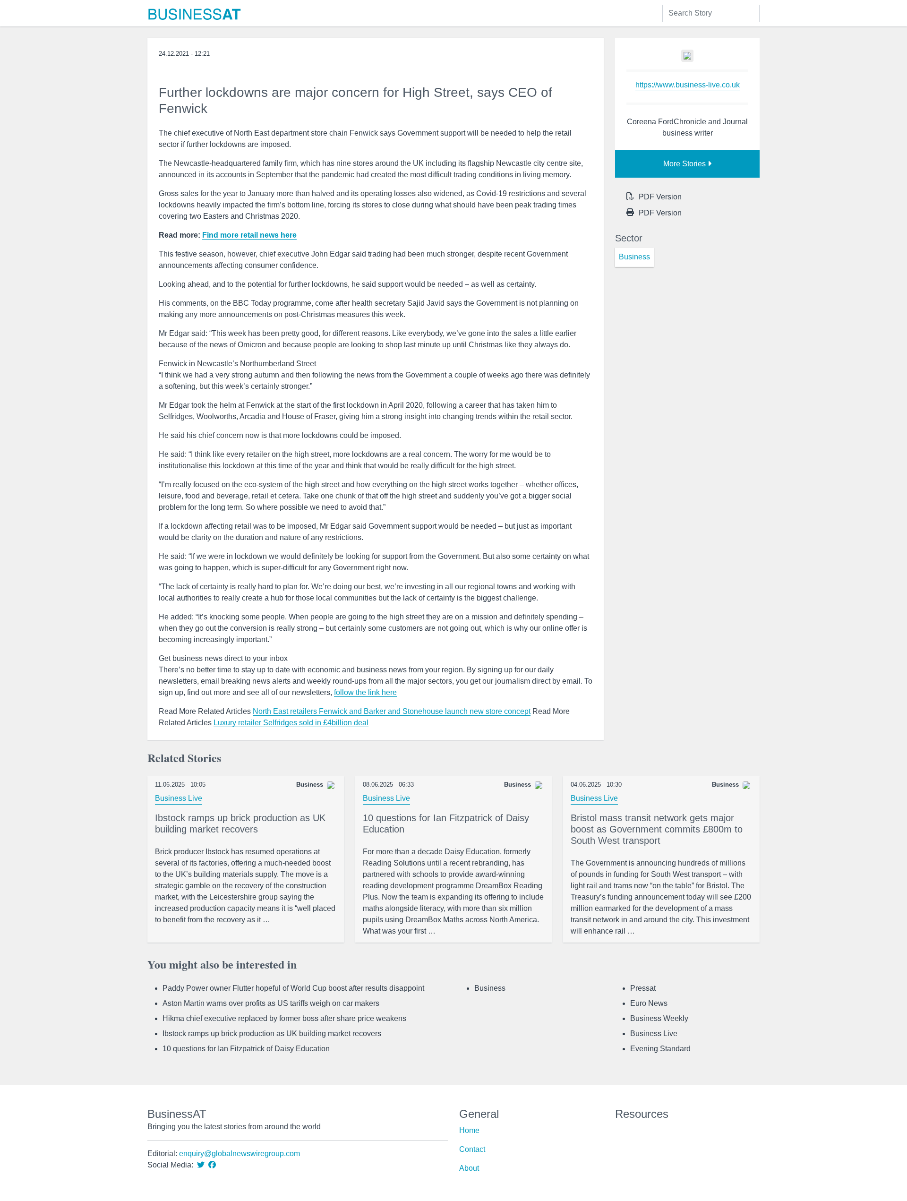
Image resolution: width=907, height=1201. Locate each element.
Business (489, 988)
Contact (472, 1149)
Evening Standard (660, 1049)
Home (469, 1130)
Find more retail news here (249, 235)
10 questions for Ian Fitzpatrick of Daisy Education (246, 1049)
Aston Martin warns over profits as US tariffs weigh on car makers (271, 1003)
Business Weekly (659, 1018)
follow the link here (365, 692)
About (469, 1168)
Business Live (178, 798)
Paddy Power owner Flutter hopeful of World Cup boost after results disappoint (293, 988)
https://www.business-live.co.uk (687, 85)
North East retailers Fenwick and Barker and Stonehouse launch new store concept (392, 711)
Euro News (648, 1003)
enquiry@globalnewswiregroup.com (239, 1154)
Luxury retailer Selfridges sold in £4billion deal (291, 723)
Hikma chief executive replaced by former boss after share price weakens (284, 1018)
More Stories (685, 164)
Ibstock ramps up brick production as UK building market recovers (272, 1033)
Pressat (643, 988)
